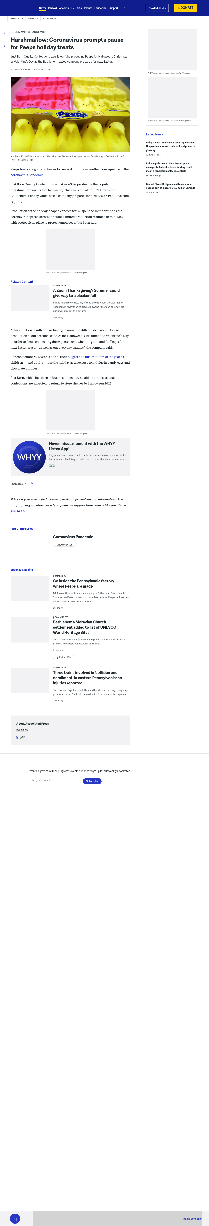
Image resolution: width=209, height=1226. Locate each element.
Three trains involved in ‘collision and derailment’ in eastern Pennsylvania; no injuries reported (87, 678)
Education (100, 8)
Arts (79, 8)
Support (113, 8)
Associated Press (22, 69)
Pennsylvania (51, 18)
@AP (22, 737)
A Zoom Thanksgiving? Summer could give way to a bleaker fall (86, 293)
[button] (15, 1219)
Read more (22, 729)
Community (16, 18)
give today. (18, 511)
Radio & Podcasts (58, 8)
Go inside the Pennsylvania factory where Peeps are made (83, 583)
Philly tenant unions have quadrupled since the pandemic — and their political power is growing (170, 146)
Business (33, 18)
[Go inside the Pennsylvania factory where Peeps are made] (30, 591)
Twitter (32, 483)
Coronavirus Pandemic (28, 32)
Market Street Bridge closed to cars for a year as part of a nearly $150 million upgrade (170, 186)
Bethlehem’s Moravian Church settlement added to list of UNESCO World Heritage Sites (84, 627)
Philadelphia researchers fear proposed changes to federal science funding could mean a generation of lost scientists (169, 167)
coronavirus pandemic (27, 175)
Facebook (25, 483)
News (42, 8)
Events (88, 8)
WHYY (19, 8)
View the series (64, 544)
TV (72, 8)
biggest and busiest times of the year (94, 357)
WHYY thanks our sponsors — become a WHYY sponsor (67, 272)
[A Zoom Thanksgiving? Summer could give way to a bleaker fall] (30, 300)
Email (38, 483)
